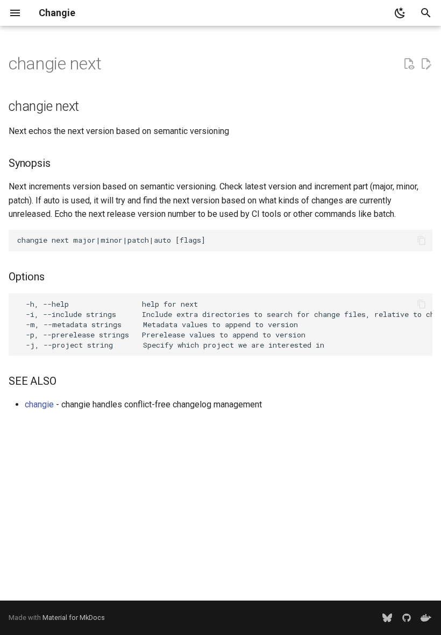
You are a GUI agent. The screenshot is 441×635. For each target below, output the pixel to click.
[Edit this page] (425, 64)
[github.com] (406, 617)
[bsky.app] (387, 617)
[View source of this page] (408, 64)
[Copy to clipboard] (421, 240)
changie (39, 404)
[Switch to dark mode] (400, 13)
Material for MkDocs (73, 617)
